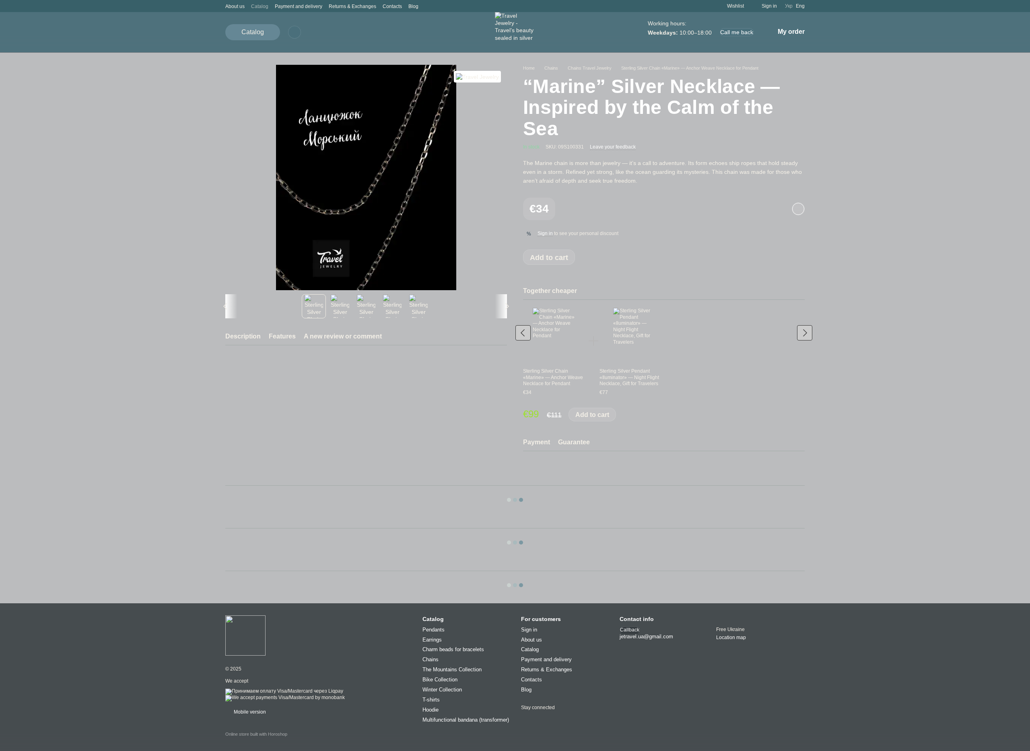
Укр (789, 6)
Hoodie (430, 710)
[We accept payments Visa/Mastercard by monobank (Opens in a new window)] (285, 698)
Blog (413, 6)
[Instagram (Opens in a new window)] (429, 6)
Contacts (392, 6)
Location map (731, 638)
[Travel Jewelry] (477, 77)
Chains (430, 660)
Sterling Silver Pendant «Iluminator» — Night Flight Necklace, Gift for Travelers (629, 377)
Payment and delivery (298, 6)
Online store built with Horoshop (256, 734)
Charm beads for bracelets (453, 650)
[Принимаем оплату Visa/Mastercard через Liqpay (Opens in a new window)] (284, 691)
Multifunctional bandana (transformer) (465, 720)
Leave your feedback (613, 147)
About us (235, 6)
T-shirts (431, 700)
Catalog (259, 6)
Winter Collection (442, 690)
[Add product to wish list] (798, 208)
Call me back (736, 32)
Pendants (433, 630)
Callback (629, 630)
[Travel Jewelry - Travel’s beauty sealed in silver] (245, 635)
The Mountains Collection (452, 670)
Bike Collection (439, 680)
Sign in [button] (545, 233)
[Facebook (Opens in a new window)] (439, 6)
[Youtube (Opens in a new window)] (449, 6)
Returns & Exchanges (352, 6)
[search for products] (294, 32)
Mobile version (249, 712)
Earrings (432, 640)
